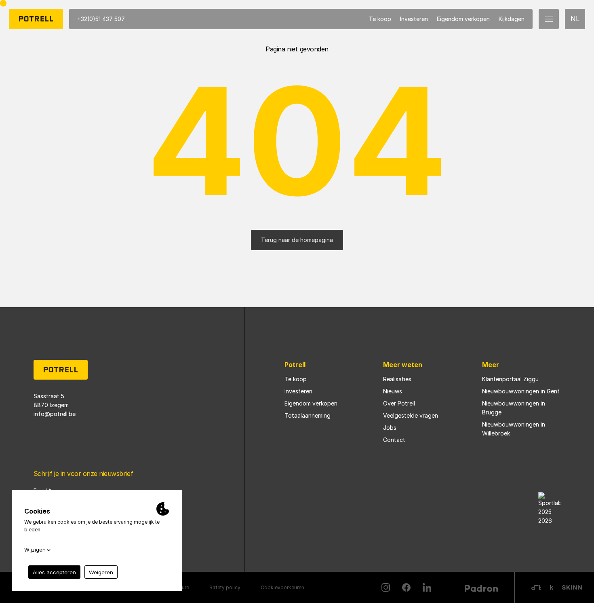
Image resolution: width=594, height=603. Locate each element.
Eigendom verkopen (463, 18)
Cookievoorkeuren (282, 587)
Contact (394, 439)
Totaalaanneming (307, 415)
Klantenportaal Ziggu (510, 379)
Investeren (414, 18)
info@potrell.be (55, 413)
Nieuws (392, 391)
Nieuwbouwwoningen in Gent (521, 391)
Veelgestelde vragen (410, 415)
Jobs (389, 427)
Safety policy (224, 587)
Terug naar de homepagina (297, 239)
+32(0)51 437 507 (101, 18)
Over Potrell (399, 403)
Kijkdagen (511, 18)
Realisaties (397, 379)
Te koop (380, 18)
